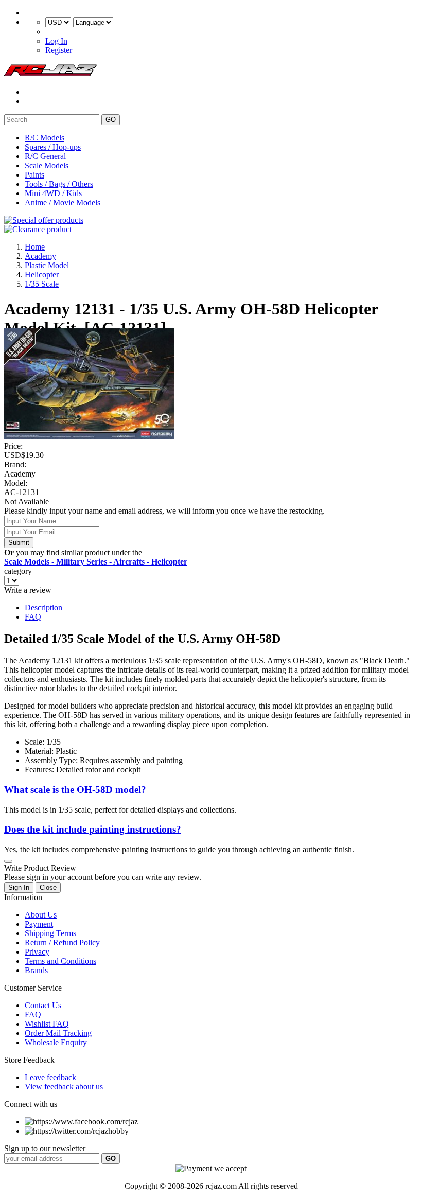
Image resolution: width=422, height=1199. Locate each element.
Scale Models (46, 165)
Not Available (26, 501)
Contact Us (43, 1005)
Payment (39, 924)
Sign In (18, 887)
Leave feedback (50, 1077)
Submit (18, 542)
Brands (36, 970)
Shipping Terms (50, 933)
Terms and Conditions (60, 961)
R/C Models (44, 137)
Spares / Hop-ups (53, 147)
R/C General (45, 156)
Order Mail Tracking (58, 1033)
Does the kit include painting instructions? (92, 829)
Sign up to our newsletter (44, 1148)
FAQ (33, 616)
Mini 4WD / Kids (53, 193)
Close (48, 887)
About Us (41, 914)
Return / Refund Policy (62, 942)
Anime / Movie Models (62, 202)
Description (43, 607)
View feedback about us (64, 1086)
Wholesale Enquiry (56, 1042)
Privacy (37, 951)
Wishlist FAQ (47, 1023)
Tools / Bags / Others (59, 184)
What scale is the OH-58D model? (75, 789)
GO (111, 120)
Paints (34, 174)
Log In (56, 41)
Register (58, 50)
